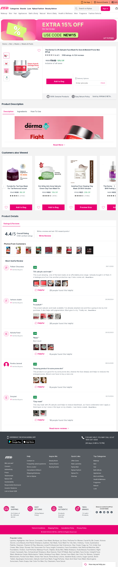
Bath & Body (97, 470)
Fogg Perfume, (58, 559)
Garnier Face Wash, (68, 554)
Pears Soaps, (24, 561)
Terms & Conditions (38, 528)
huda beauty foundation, (86, 550)
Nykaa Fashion (38, 9)
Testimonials (9, 476)
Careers (7, 466)
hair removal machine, (87, 547)
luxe (29, 9)
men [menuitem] (76, 13)
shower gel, (29, 547)
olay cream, (76, 545)
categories (14, 9)
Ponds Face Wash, (27, 557)
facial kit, (87, 540)
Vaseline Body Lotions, (73, 557)
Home (4, 44)
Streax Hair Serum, (42, 557)
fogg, (84, 545)
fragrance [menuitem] (83, 13)
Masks (17, 44)
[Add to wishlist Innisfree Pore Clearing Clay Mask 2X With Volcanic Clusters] (71, 207)
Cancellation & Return (34, 470)
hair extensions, (65, 545)
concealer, (39, 540)
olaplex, (52, 550)
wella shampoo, (70, 550)
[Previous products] (4, 186)
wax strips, (20, 547)
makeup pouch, (43, 550)
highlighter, (21, 540)
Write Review (45, 236)
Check (103, 83)
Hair (94, 467)
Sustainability (9, 482)
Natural (95, 485)
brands (23, 9)
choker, (22, 550)
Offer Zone (75, 461)
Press (7, 472)
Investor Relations (11, 488)
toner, (87, 543)
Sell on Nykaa (31, 476)
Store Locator (31, 467)
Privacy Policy (81, 528)
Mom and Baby (98, 476)
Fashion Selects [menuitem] (95, 13)
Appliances (97, 473)
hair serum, (30, 540)
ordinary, (80, 543)
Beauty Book (53, 461)
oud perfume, (31, 550)
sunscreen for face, (42, 547)
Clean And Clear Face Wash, (75, 559)
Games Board (53, 464)
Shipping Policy (53, 528)
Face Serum (60, 561)
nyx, (26, 552)
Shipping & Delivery (33, 473)
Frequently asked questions (36, 464)
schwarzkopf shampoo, (37, 552)
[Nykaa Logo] (4, 8)
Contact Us (30, 461)
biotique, (56, 540)
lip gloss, (63, 540)
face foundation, (71, 547)
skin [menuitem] (10, 13)
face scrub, (84, 552)
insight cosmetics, (57, 547)
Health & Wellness (99, 479)
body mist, (60, 550)
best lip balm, (74, 552)
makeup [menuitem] (4, 13)
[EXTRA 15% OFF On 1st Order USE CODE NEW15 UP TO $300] (59, 30)
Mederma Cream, (21, 554)
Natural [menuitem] (42, 13)
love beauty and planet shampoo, (29, 543)
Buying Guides (54, 467)
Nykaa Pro (74, 473)
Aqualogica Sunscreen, (24, 559)
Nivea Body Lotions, (56, 557)
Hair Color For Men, (37, 561)
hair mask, (54, 543)
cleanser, (20, 545)
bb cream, (95, 540)
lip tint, (89, 545)
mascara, (40, 545)
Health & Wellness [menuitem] (65, 13)
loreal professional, (51, 545)
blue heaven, (52, 552)
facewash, (20, 552)
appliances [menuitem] (22, 13)
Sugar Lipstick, (88, 557)
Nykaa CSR (8, 479)
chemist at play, (30, 545)
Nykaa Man (75, 467)
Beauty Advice (51, 9)
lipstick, (13, 540)
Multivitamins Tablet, (36, 554)
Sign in (105, 9)
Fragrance (96, 482)
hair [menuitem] (15, 13)
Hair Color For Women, (84, 554)
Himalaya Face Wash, (52, 554)
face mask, (48, 540)
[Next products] (114, 186)
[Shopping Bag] (116, 8)
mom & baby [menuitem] (52, 13)
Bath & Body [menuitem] (33, 13)
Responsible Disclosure (13, 485)
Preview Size (86, 207)
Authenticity (9, 469)
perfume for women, (75, 540)
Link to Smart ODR (11, 491)
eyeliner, (46, 543)
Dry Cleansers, (50, 561)
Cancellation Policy (67, 528)
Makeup (96, 461)
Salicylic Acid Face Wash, (43, 559)
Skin (10, 44)
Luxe (95, 489)
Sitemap (74, 476)
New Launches (76, 464)
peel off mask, (63, 552)
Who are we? (9, 463)
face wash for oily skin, (67, 543)
